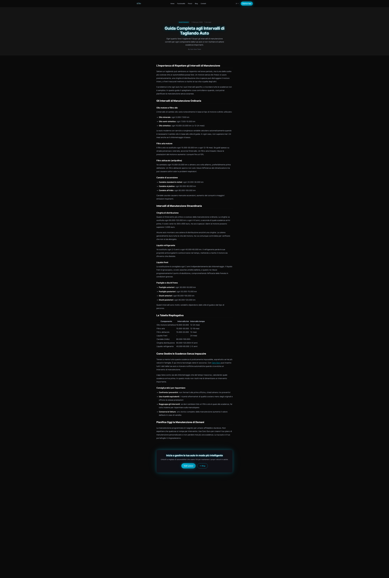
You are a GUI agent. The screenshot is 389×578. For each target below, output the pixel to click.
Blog (196, 3)
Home (172, 3)
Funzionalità (181, 3)
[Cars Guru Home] (138, 3)
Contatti (203, 3)
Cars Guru (216, 363)
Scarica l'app (246, 3)
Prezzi (190, 3)
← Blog (202, 466)
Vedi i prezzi (188, 466)
